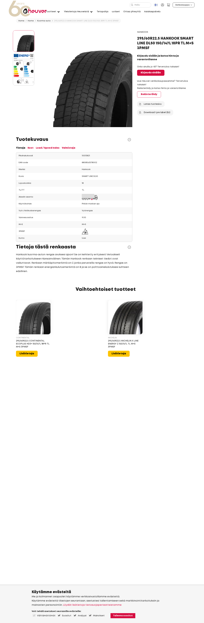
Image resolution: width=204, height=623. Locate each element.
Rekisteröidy (149, 94)
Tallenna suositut (123, 616)
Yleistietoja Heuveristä (76, 12)
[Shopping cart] (168, 5)
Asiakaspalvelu (152, 12)
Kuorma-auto (44, 21)
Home (21, 21)
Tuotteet (51, 12)
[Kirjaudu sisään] (162, 5)
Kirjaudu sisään (151, 73)
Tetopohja (102, 12)
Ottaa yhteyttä (132, 12)
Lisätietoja (27, 354)
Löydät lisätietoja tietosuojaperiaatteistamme (92, 605)
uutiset (116, 12)
